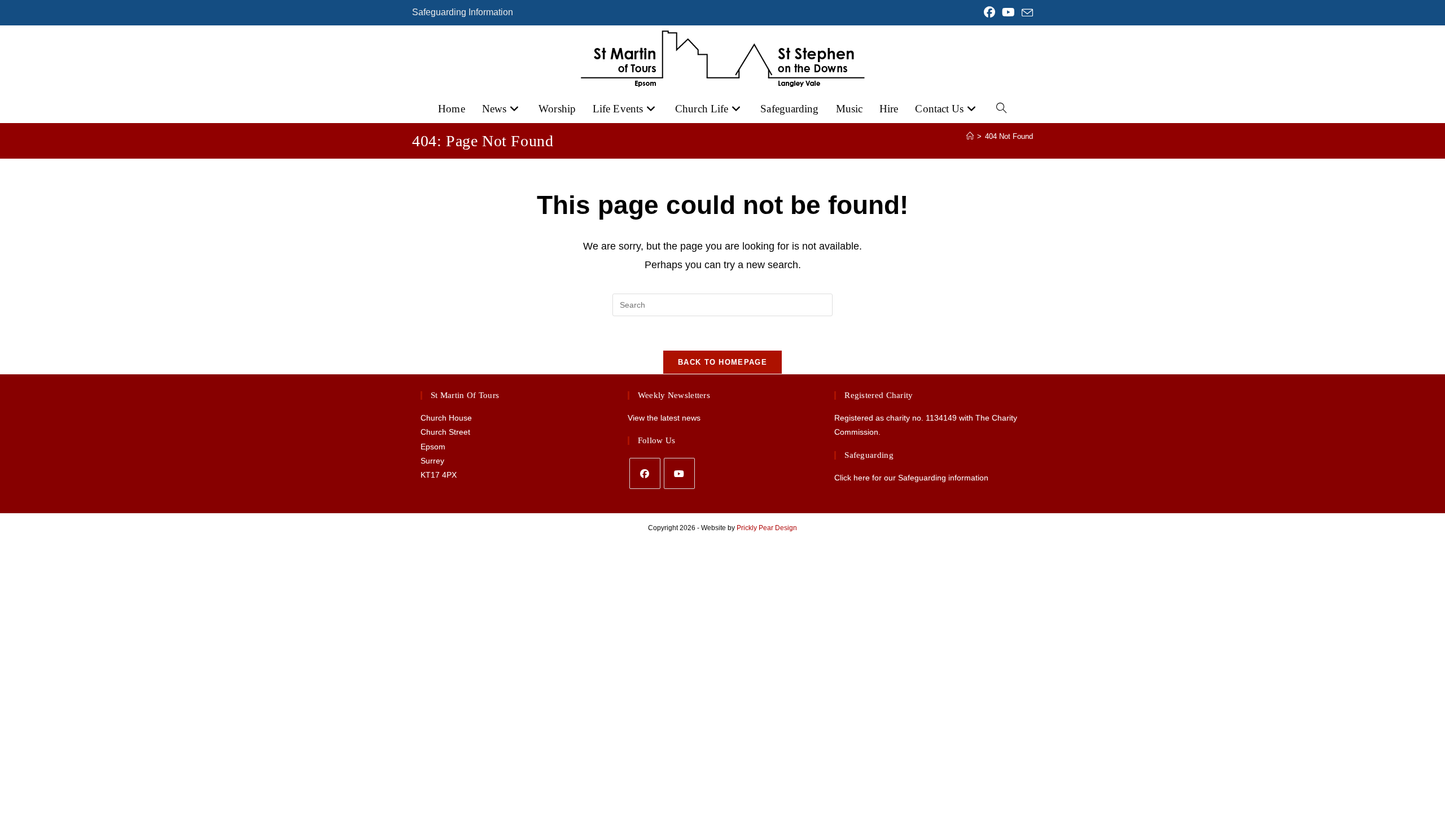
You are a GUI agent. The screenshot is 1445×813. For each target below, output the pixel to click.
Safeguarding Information (462, 12)
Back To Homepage (722, 362)
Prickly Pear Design (767, 528)
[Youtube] (679, 473)
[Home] (970, 136)
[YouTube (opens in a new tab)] (1008, 12)
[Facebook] (644, 473)
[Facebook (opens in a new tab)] (989, 12)
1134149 (941, 417)
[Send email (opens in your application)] (1025, 13)
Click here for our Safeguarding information (911, 477)
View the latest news (664, 417)
